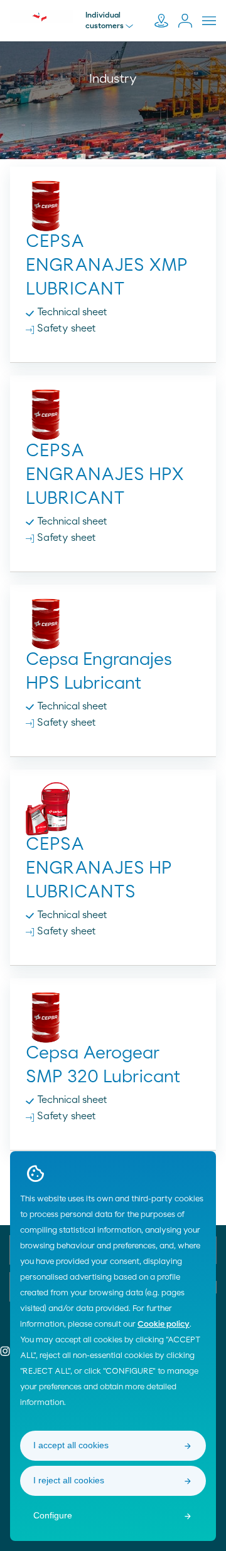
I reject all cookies (68, 1480)
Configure (52, 1515)
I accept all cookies (71, 1445)
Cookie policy (163, 1324)
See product (113, 255)
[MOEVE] (41, 16)
